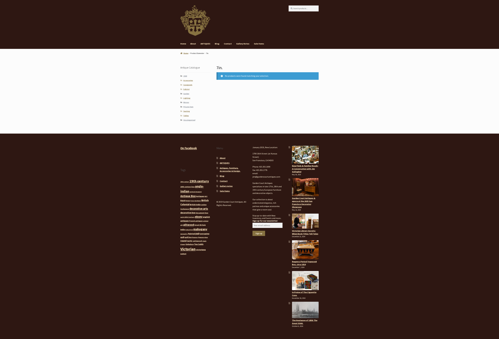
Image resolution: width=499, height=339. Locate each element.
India (182, 229)
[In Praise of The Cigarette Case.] (305, 280)
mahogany (200, 229)
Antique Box (188, 196)
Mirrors (186, 102)
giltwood (188, 224)
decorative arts (198, 208)
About (193, 43)
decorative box (188, 212)
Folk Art (186, 89)
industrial (189, 230)
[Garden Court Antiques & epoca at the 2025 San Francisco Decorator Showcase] (305, 187)
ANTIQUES (205, 43)
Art (206, 196)
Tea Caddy (198, 244)
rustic (189, 240)
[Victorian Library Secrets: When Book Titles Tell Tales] (305, 221)
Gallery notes (242, 43)
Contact (228, 43)
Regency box (203, 237)
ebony (198, 216)
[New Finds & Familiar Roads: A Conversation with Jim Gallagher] (305, 155)
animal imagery (196, 192)
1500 (185, 76)
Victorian (188, 249)
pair (197, 233)
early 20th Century (187, 217)
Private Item (188, 107)
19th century (199, 181)
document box (202, 213)
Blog (217, 43)
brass (187, 200)
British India (195, 204)
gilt (181, 225)
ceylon (203, 204)
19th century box (187, 187)
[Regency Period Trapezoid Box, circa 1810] (305, 249)
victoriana (201, 249)
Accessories (188, 80)
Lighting (186, 98)
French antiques (196, 221)
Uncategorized (189, 120)
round (183, 240)
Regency (195, 237)
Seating (186, 111)
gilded (205, 221)
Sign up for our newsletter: (265, 220)
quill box (188, 237)
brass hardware (196, 201)
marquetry (184, 234)
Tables (186, 115)
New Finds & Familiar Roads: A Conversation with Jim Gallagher (305, 168)
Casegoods (187, 85)
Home (183, 43)
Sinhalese (190, 244)
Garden (186, 94)
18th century (184, 182)
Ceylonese (184, 209)
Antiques (200, 196)
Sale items (259, 43)
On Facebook (188, 148)
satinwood (197, 241)
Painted (191, 233)
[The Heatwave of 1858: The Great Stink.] (305, 310)
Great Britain (200, 225)
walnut (183, 254)
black (182, 200)
